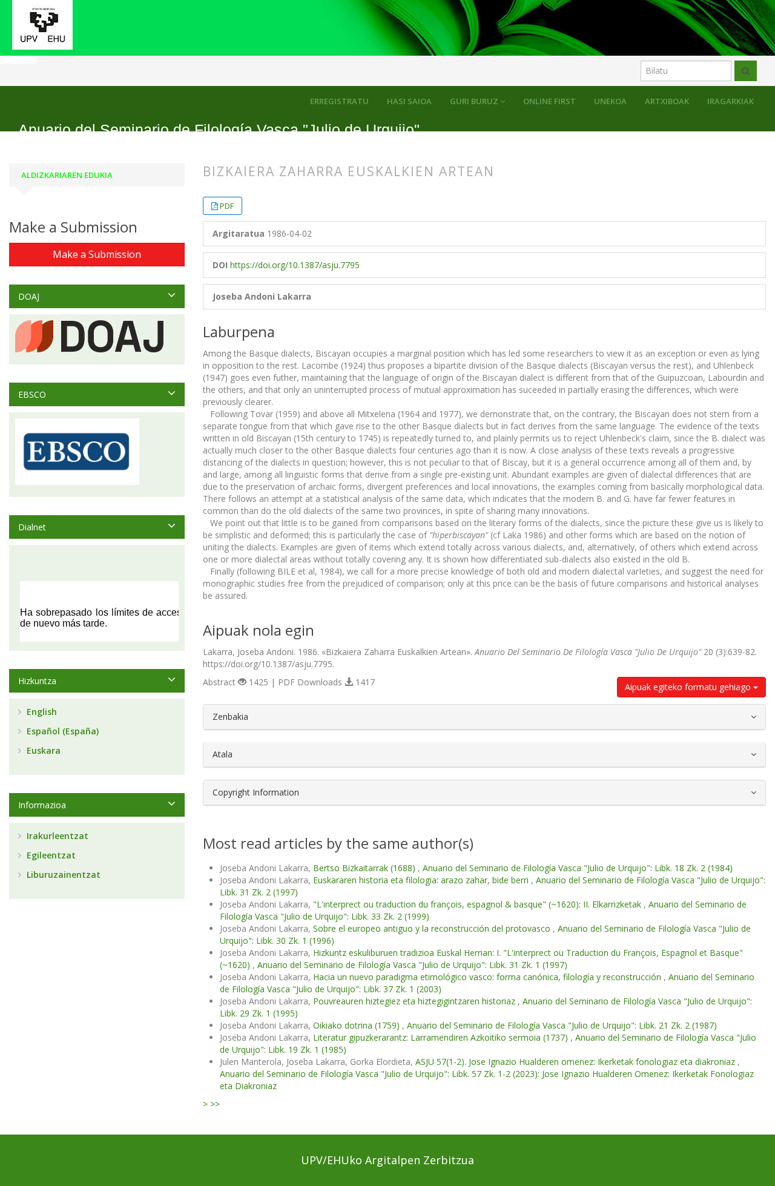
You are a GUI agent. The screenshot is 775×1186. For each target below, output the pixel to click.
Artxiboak (667, 101)
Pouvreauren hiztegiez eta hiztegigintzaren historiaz (415, 1001)
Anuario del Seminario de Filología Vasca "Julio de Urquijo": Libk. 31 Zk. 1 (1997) (412, 964)
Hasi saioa (409, 101)
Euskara (42, 750)
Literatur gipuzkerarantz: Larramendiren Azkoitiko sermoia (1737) (441, 1037)
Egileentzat (50, 855)
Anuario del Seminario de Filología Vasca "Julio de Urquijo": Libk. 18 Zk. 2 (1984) (578, 868)
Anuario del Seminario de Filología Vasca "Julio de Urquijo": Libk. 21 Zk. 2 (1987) (562, 1025)
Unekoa (610, 101)
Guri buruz (475, 101)
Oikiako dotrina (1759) (357, 1025)
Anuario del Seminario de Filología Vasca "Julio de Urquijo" (219, 129)
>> (215, 1104)
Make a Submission (97, 254)
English (40, 711)
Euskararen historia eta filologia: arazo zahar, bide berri (422, 880)
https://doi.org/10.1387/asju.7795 (295, 265)
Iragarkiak (730, 101)
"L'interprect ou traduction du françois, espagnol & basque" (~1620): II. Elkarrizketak (478, 904)
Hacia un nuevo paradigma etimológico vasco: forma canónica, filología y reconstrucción (488, 977)
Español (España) (61, 731)
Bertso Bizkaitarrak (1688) (365, 868)
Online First (549, 101)
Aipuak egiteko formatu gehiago (689, 687)
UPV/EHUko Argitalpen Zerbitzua (387, 1160)
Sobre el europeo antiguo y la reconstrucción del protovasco (433, 928)
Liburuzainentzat (62, 874)
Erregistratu (339, 101)
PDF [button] (227, 205)
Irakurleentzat (56, 836)
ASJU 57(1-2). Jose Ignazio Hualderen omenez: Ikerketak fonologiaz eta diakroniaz (576, 1061)
